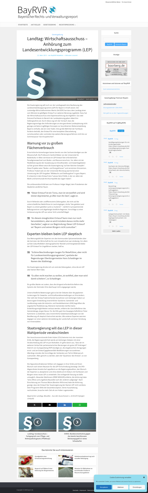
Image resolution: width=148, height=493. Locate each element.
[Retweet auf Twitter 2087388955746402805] (113, 157)
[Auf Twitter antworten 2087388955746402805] (109, 157)
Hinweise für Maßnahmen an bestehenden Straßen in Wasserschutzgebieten (83, 471)
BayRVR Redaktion (57, 55)
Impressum (82, 490)
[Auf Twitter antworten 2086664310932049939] (109, 176)
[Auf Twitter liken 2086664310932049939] (117, 176)
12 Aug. (116, 139)
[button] (144, 477)
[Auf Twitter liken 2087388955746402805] (117, 157)
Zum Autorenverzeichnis (111, 89)
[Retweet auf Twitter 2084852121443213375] (113, 226)
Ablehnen (120, 487)
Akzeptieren (104, 487)
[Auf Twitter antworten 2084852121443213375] (109, 226)
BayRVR (110, 139)
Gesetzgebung (49, 25)
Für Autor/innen (126, 2)
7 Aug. (116, 183)
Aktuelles (35, 25)
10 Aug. (116, 163)
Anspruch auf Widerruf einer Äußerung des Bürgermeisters (44, 469)
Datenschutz (91, 490)
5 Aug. (116, 210)
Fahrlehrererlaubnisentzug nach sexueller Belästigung (85, 457)
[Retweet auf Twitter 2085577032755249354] (113, 204)
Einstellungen (137, 487)
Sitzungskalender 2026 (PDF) (112, 108)
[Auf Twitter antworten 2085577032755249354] (109, 204)
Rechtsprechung (66, 25)
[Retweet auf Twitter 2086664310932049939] (113, 176)
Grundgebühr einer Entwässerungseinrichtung (43, 457)
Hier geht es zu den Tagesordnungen (115, 113)
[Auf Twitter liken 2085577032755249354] (117, 204)
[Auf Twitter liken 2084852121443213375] (117, 226)
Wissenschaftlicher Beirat (113, 2)
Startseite (23, 25)
